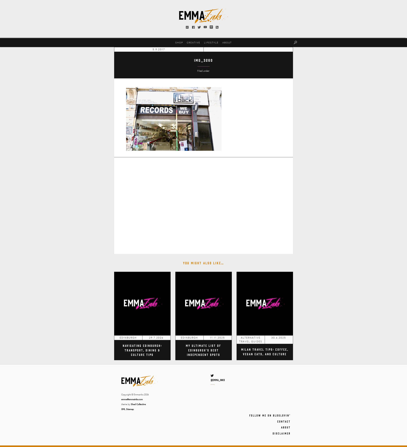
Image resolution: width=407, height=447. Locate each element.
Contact (284, 421)
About (227, 42)
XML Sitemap (127, 409)
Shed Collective (138, 404)
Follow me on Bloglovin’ (270, 415)
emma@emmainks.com (132, 399)
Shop (179, 42)
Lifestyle (211, 42)
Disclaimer (282, 433)
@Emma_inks (218, 379)
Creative (193, 42)
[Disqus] (203, 203)
